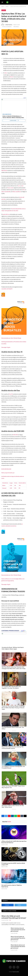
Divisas (3, 10)
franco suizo (10, 187)
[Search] (26, 2)
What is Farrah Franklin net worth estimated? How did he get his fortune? (18, 938)
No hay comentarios (6, 26)
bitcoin (11, 76)
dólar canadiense (16, 191)
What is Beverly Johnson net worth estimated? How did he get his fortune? (18, 946)
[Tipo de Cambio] (14, 2)
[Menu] (2, 2)
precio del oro (6, 214)
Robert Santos (9, 24)
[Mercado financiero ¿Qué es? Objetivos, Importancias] (14, 876)
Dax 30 (10, 394)
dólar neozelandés (5, 191)
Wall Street (4, 170)
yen (22, 185)
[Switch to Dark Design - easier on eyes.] (24, 2)
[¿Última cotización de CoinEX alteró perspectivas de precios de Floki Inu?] (14, 832)
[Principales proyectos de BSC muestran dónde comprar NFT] (14, 854)
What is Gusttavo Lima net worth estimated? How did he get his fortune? (18, 929)
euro (19, 185)
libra (24, 189)
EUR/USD (15, 434)
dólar (5, 73)
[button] (14, 320)
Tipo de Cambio (15, 971)
